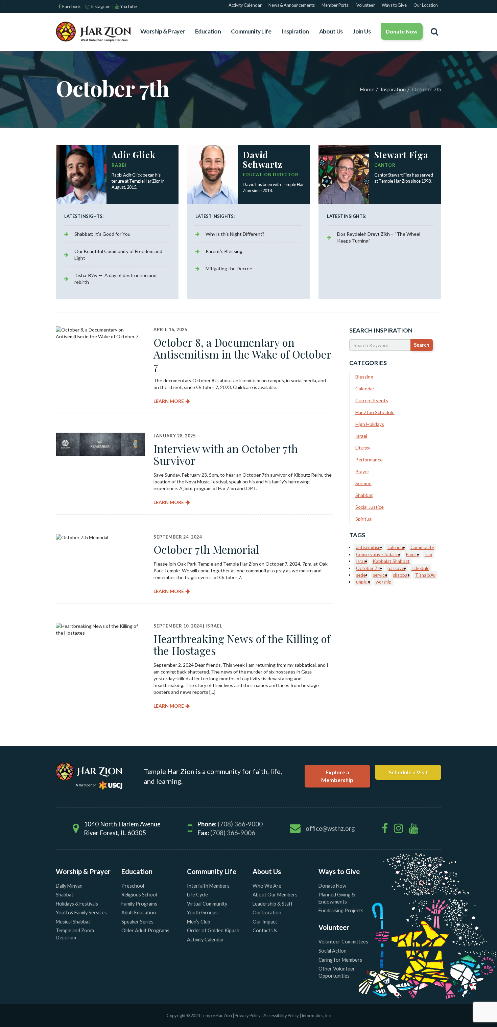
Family (412, 554)
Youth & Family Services (81, 912)
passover (396, 568)
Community (422, 547)
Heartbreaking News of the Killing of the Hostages (241, 644)
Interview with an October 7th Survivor (225, 454)
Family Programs (139, 904)
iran (428, 554)
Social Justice (369, 507)
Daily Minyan (69, 886)
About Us (331, 31)
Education (208, 31)
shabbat (401, 575)
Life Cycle (197, 894)
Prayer (362, 471)
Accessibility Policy (281, 1015)
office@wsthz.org (330, 828)
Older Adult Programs (145, 930)
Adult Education (138, 912)
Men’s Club (198, 922)
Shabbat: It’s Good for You (102, 234)
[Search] (434, 31)
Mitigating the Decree (229, 268)
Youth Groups (202, 912)
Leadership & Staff (273, 904)
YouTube (128, 6)
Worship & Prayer (162, 31)
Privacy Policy (248, 1015)
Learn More (168, 401)
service (380, 575)
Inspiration (295, 31)
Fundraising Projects (340, 910)
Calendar (364, 388)
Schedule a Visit (408, 772)
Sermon (363, 483)
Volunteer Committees (343, 941)
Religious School (139, 894)
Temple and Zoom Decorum (75, 934)
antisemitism (369, 547)
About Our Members (275, 894)
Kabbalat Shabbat (391, 561)
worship (384, 582)
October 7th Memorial (206, 549)
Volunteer (333, 927)
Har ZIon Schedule (375, 412)
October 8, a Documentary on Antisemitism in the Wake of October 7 (242, 354)
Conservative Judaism (378, 554)
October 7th (369, 568)
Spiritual (364, 519)
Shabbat (364, 495)
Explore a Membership (337, 776)
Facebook (71, 6)
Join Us (362, 31)
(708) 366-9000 (240, 824)
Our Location (267, 912)
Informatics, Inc (316, 1015)
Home (367, 89)
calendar (396, 547)
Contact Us (265, 930)
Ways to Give (339, 871)
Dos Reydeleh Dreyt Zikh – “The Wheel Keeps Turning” (378, 237)
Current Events (371, 400)
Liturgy (362, 448)
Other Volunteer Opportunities (336, 972)
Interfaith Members (208, 886)
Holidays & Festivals (77, 904)
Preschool (132, 886)
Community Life (251, 31)
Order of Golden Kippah (213, 930)
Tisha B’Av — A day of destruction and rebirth (115, 278)
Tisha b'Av (425, 575)
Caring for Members (340, 960)
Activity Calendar (205, 939)
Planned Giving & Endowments (336, 898)
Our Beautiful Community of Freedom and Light (118, 254)
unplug (363, 582)
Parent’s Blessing (224, 251)
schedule (420, 568)
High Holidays (369, 424)
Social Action (332, 951)
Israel (214, 626)
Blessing (364, 377)
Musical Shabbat (73, 922)
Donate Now (402, 31)
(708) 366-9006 (232, 833)
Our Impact (265, 922)
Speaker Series (137, 922)
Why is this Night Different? (235, 234)
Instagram (100, 6)
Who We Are (267, 886)
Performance (369, 459)
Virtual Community (207, 904)
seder (361, 575)
